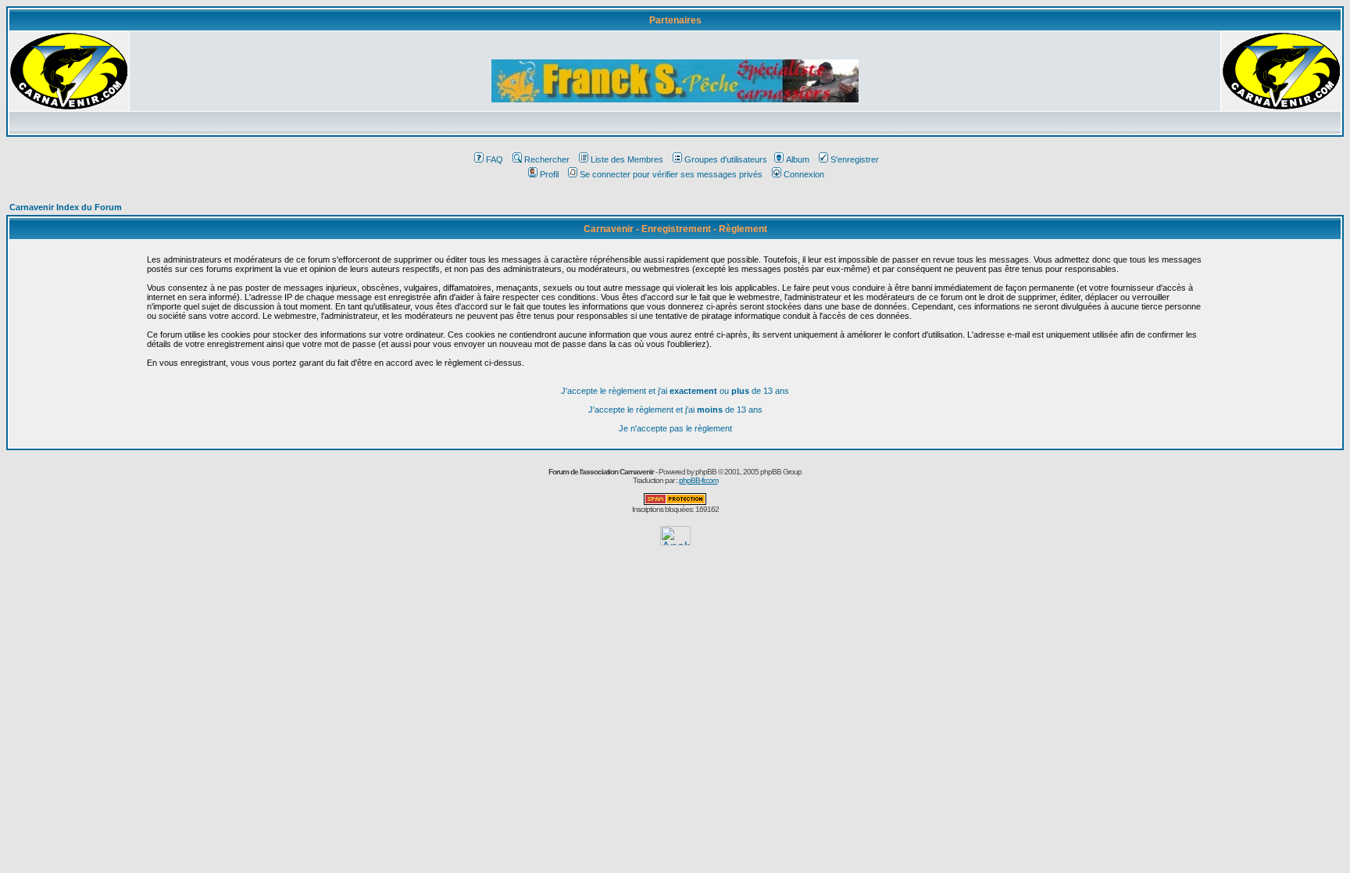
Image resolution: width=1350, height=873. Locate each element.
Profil (549, 174)
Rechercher (547, 159)
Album (797, 159)
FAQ (494, 159)
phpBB (705, 471)
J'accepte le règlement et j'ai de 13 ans (675, 409)
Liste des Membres (627, 159)
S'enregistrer (854, 159)
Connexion (804, 174)
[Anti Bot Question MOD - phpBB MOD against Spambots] (675, 502)
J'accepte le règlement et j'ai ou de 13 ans (675, 390)
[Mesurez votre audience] (675, 541)
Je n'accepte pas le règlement (675, 428)
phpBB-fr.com (698, 480)
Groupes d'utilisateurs (725, 159)
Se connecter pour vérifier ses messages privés (671, 174)
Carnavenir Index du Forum (65, 207)
